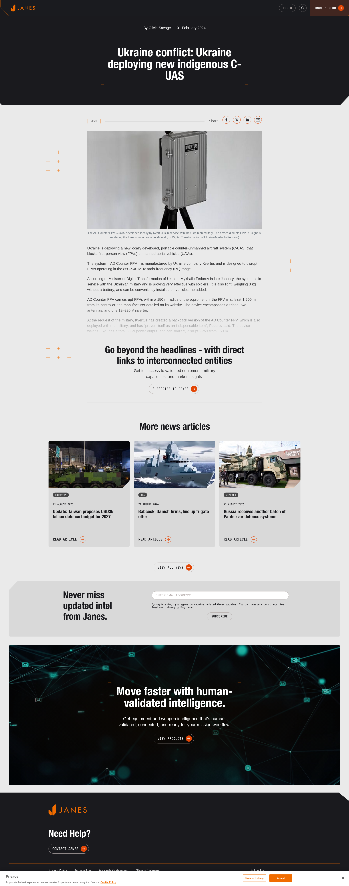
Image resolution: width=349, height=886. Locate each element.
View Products (170, 739)
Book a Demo (325, 8)
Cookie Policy (108, 882)
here (189, 607)
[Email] (258, 120)
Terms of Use (83, 870)
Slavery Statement (148, 870)
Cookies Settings (254, 878)
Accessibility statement (113, 870)
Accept (281, 878)
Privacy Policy (58, 870)
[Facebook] (226, 120)
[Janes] (23, 7)
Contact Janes (65, 849)
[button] (303, 8)
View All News (170, 567)
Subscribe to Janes (170, 389)
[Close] (343, 878)
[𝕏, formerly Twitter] (237, 120)
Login (287, 8)
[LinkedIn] (247, 120)
